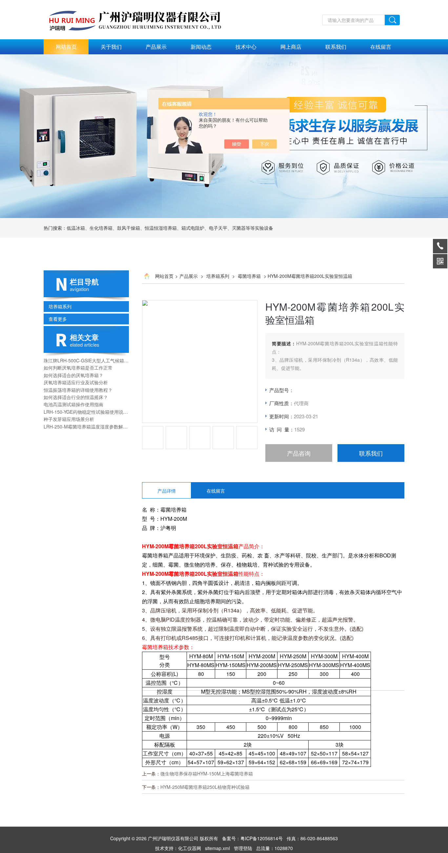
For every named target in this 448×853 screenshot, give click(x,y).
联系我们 (335, 46)
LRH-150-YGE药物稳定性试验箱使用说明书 (86, 411)
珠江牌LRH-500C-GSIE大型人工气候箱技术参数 (86, 360)
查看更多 (58, 319)
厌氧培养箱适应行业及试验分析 (76, 382)
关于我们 (111, 46)
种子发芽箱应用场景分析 (69, 419)
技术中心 (245, 46)
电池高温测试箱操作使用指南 (73, 404)
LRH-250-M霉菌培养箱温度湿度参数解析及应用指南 (86, 426)
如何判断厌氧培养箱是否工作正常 (78, 367)
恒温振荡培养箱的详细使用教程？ (78, 390)
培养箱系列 (60, 306)
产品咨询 (299, 453)
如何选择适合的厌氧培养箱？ (73, 375)
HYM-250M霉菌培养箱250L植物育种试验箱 (205, 787)
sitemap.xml (217, 848)
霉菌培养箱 (249, 276)
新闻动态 (201, 46)
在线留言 (380, 46)
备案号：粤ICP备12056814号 (252, 838)
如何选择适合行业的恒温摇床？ (76, 397)
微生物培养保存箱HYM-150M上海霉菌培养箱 (206, 773)
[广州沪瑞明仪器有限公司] (142, 3)
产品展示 (156, 46)
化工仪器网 (189, 848)
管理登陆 (243, 848)
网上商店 (290, 46)
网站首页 (66, 46)
